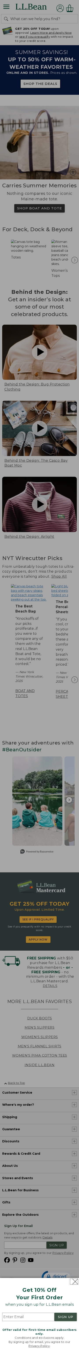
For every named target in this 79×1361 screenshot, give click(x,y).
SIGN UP (65, 1317)
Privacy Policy (39, 1346)
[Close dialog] (74, 1281)
